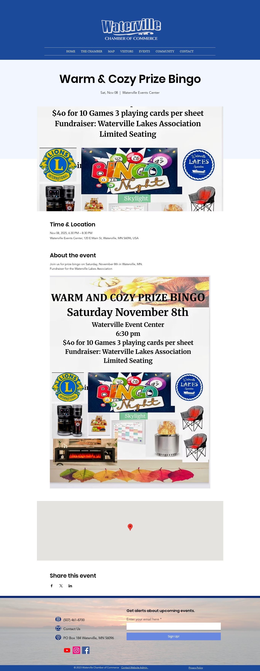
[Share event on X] (61, 585)
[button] (91, 51)
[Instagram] (76, 650)
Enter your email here (143, 619)
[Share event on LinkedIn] (70, 585)
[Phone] (58, 619)
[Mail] (58, 628)
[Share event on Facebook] (51, 585)
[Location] (58, 637)
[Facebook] (85, 650)
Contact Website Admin (134, 667)
